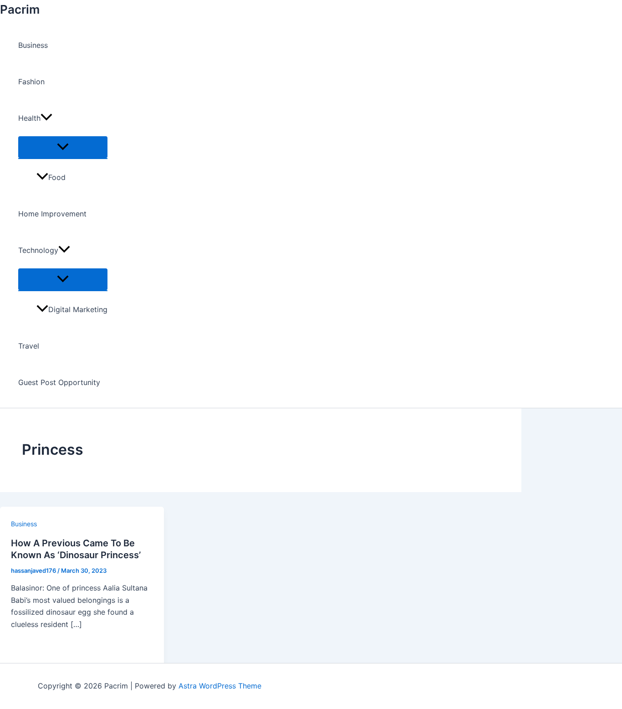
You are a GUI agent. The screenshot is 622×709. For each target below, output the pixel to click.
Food (57, 177)
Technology (38, 250)
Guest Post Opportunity (59, 382)
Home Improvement (52, 213)
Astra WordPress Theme (219, 685)
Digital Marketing (77, 309)
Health (29, 118)
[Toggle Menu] (62, 147)
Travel (28, 345)
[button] (46, 118)
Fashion (31, 81)
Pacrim (20, 9)
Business (33, 45)
